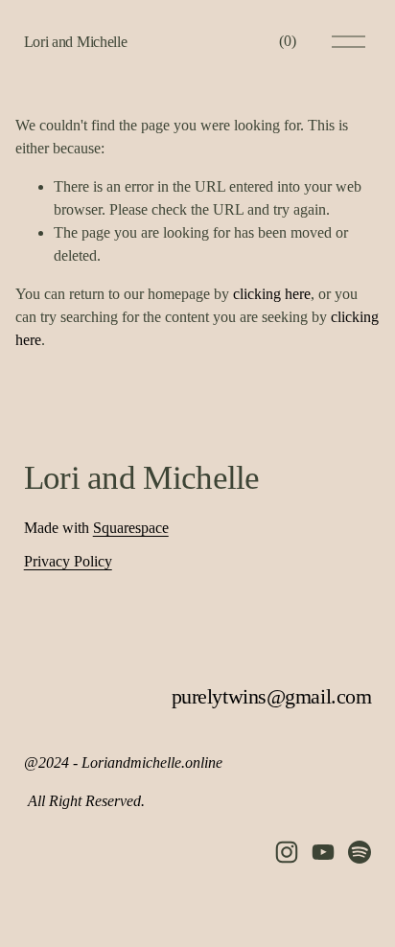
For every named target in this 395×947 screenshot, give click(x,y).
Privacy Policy (68, 561)
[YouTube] (323, 852)
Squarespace (131, 528)
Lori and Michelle (76, 42)
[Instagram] (286, 852)
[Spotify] (359, 852)
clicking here (272, 294)
